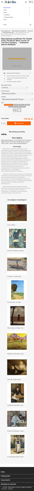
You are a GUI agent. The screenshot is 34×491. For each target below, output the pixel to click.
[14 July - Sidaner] (17, 212)
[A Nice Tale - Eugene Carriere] (17, 367)
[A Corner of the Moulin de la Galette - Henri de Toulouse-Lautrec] (17, 238)
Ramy (5, 19)
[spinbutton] (2, 123)
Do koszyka (18, 123)
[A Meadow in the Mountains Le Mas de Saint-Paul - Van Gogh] (17, 341)
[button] (3, 123)
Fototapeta (7, 15)
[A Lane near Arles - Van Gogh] (17, 289)
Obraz (5, 10)
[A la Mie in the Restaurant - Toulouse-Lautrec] (17, 418)
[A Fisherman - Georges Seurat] (17, 264)
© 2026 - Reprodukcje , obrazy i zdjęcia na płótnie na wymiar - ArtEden (16, 488)
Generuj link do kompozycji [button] (12, 73)
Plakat (5, 12)
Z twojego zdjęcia (8, 17)
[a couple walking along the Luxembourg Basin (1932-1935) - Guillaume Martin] (17, 444)
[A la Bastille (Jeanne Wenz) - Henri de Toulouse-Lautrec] (17, 393)
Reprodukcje (7, 7)
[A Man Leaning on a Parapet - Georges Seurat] (17, 315)
